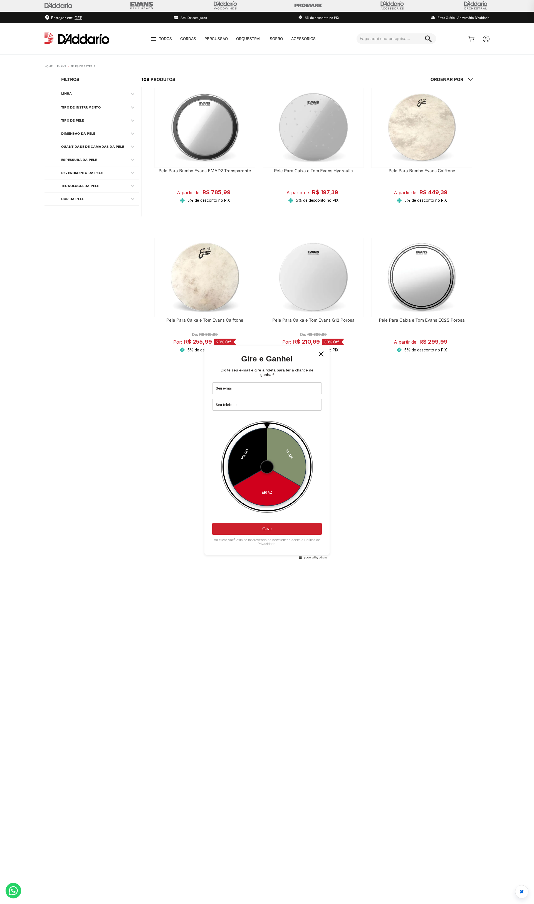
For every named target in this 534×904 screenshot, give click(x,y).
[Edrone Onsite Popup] (267, 452)
